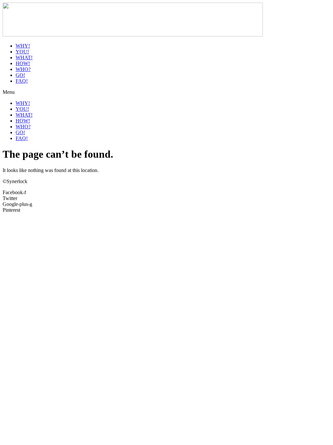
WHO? (23, 69)
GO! (20, 75)
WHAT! (24, 57)
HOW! (23, 63)
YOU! (22, 51)
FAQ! (22, 81)
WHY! (23, 46)
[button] (166, 92)
